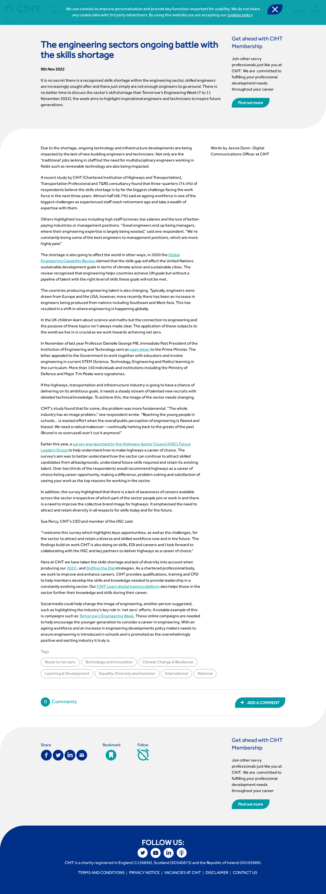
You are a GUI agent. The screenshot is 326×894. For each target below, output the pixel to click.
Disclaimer (217, 873)
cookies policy (239, 15)
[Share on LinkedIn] (69, 755)
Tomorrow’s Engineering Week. (107, 616)
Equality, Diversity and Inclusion (127, 674)
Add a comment (263, 703)
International (176, 674)
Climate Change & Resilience (167, 663)
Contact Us (245, 873)
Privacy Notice (144, 873)
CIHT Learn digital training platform (128, 587)
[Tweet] (58, 755)
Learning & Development (67, 674)
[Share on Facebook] (46, 755)
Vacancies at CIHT (182, 873)
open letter (140, 350)
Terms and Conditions (101, 873)
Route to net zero (60, 663)
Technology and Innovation (109, 663)
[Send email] (81, 755)
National (205, 674)
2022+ (72, 569)
